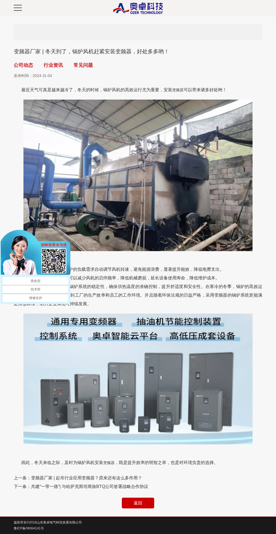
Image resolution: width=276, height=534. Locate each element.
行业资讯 (53, 65)
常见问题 (83, 65)
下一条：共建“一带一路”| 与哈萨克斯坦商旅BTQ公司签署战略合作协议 (81, 486)
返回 (138, 503)
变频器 (178, 90)
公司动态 (23, 65)
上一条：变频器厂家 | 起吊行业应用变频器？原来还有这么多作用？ (78, 478)
